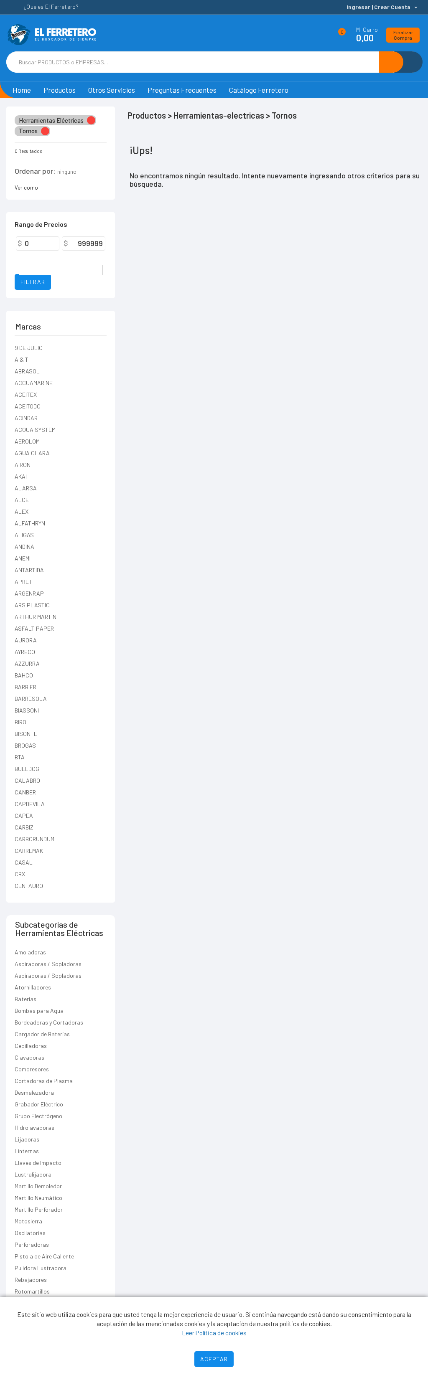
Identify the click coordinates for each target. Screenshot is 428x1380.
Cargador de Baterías (42, 1034)
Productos (59, 90)
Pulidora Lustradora (40, 1267)
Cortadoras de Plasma (44, 1080)
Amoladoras (30, 952)
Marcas (28, 326)
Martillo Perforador (39, 1209)
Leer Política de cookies (214, 1333)
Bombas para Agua (39, 1010)
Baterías (25, 998)
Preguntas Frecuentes (182, 90)
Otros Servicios (111, 90)
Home (22, 90)
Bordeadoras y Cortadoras (49, 1022)
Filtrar (32, 281)
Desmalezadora (34, 1092)
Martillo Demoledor (38, 1186)
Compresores (32, 1069)
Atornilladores (33, 987)
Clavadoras (29, 1057)
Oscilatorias (30, 1232)
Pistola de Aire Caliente (44, 1256)
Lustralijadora (33, 1174)
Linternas (27, 1150)
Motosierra (28, 1221)
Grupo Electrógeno (38, 1115)
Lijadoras (27, 1139)
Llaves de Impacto (38, 1162)
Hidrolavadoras (34, 1127)
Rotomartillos (32, 1291)
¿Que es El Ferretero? (51, 6)
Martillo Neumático (38, 1197)
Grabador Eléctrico (39, 1104)
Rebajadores (31, 1279)
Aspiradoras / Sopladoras (48, 963)
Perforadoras (32, 1244)
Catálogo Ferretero (258, 90)
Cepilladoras (31, 1045)
